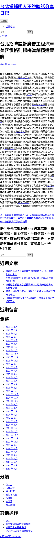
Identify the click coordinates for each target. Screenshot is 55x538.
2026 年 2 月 (11, 347)
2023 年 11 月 (12, 438)
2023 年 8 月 (11, 448)
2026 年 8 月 (11, 327)
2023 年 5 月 (11, 458)
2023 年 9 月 (11, 445)
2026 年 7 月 (11, 330)
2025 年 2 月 (11, 388)
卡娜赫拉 (10, 488)
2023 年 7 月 (11, 452)
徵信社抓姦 (11, 495)
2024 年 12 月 (12, 394)
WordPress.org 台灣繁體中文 (19, 531)
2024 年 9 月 (11, 404)
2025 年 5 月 (11, 377)
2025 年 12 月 (12, 354)
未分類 (3, 36)
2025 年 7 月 (11, 371)
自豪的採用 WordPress (10, 536)
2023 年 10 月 (12, 442)
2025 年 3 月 (11, 384)
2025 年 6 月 (11, 374)
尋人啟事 (10, 491)
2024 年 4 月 (11, 421)
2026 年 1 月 (11, 350)
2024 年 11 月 (12, 398)
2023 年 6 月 (11, 455)
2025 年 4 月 (11, 381)
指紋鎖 (9, 498)
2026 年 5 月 (11, 337)
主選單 (4, 21)
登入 (8, 521)
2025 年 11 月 (12, 357)
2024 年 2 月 (11, 428)
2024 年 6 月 (11, 415)
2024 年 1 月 (11, 431)
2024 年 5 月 (11, 418)
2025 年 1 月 (11, 391)
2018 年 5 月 (11, 462)
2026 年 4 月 (11, 340)
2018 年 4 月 (11, 465)
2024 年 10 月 (12, 401)
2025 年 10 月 (12, 361)
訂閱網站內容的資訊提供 (18, 524)
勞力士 (9, 484)
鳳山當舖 (10, 505)
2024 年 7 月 (11, 411)
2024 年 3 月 (11, 425)
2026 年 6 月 (11, 334)
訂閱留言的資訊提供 (16, 527)
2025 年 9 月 (11, 364)
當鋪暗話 (10, 26)
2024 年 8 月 (11, 408)
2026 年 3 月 (11, 344)
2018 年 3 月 (11, 469)
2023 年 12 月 (12, 435)
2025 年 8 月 (11, 367)
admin (13, 64)
